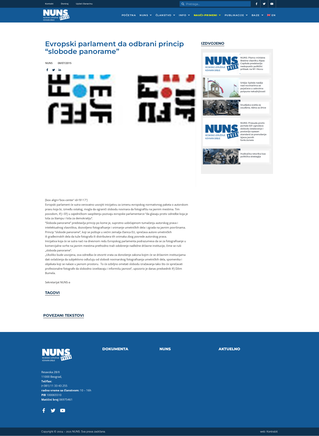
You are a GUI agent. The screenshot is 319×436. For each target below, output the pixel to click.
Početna (129, 15)
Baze (256, 15)
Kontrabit (272, 431)
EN (273, 15)
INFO (182, 15)
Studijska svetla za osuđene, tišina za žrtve (253, 106)
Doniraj (64, 3)
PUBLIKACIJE (234, 15)
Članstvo (163, 15)
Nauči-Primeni (205, 15)
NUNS (144, 15)
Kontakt (49, 3)
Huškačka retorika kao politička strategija (253, 155)
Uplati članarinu (84, 3)
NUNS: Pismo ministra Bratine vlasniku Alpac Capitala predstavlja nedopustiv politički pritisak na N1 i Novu (252, 63)
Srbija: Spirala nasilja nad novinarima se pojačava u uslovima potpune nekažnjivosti (252, 87)
